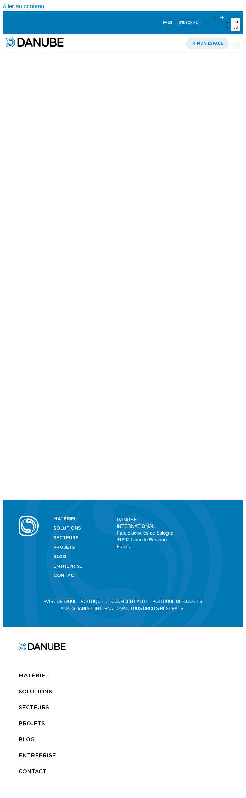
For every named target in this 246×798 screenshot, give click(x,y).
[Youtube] (24, 22)
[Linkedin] (9, 22)
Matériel (65, 518)
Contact (65, 575)
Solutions (67, 528)
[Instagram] (39, 22)
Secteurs (65, 537)
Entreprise (67, 566)
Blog (59, 556)
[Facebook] (224, 519)
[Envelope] (224, 525)
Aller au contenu (23, 6)
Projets (64, 547)
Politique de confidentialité (115, 601)
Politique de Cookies (177, 601)
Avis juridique (60, 601)
